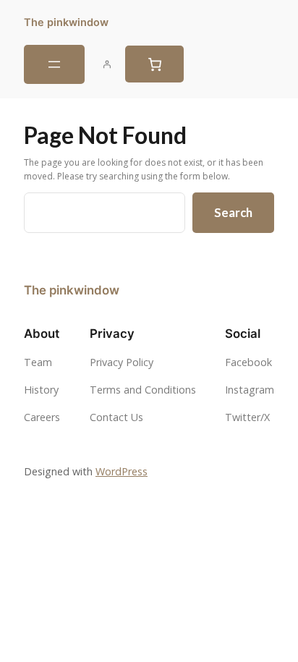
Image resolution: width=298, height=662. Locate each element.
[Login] (107, 64)
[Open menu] (54, 64)
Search (233, 212)
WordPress (121, 471)
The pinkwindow (66, 22)
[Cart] (154, 64)
